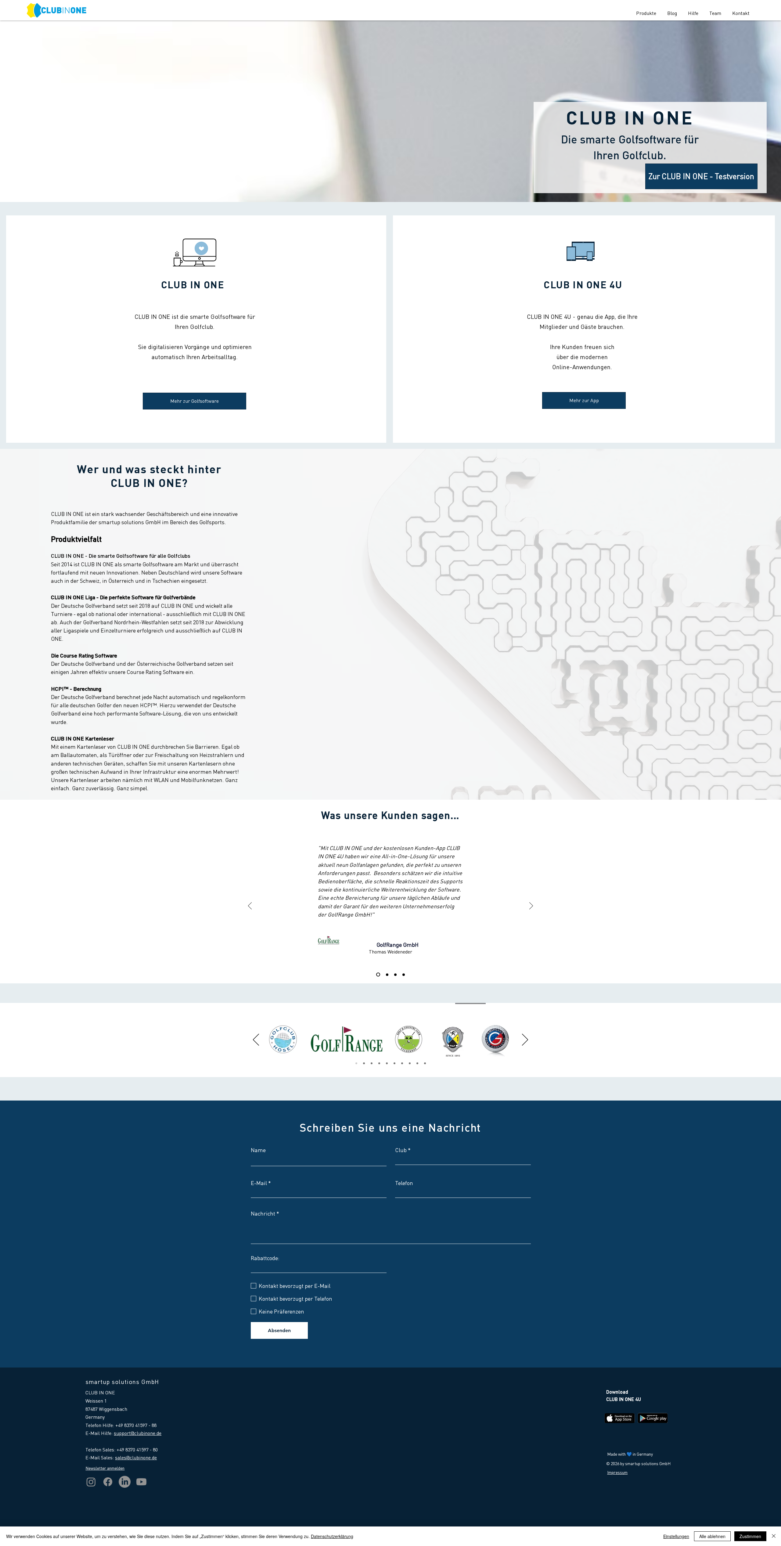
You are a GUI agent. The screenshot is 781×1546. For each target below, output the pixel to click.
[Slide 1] (386, 975)
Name (258, 1150)
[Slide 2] (395, 974)
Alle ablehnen (712, 1536)
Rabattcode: (265, 1258)
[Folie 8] (425, 1063)
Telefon (404, 1183)
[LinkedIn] (125, 1482)
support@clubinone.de (137, 1433)
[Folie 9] (402, 1063)
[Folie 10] (410, 1063)
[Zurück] (250, 906)
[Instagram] (91, 1482)
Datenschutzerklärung (332, 1536)
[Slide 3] (377, 974)
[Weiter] (531, 906)
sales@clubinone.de (136, 1457)
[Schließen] (773, 1536)
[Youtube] (141, 1482)
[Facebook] (108, 1482)
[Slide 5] (379, 1063)
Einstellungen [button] (676, 1536)
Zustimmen (750, 1536)
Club (401, 1150)
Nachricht (263, 1213)
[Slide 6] (417, 1063)
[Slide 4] (403, 974)
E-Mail (259, 1183)
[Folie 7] (387, 1063)
